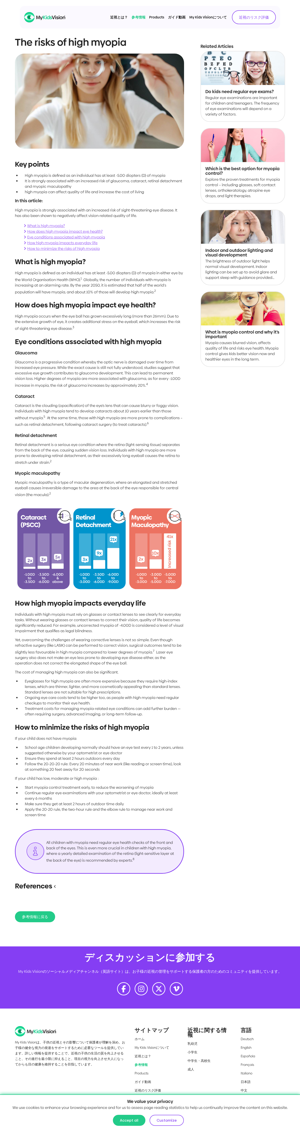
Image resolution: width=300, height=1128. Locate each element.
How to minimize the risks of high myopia (63, 248)
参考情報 (139, 17)
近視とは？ (119, 17)
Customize (167, 1120)
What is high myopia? (46, 225)
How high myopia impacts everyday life (62, 242)
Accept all (129, 1120)
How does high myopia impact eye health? (65, 231)
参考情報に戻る (35, 916)
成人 (191, 1069)
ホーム (140, 1039)
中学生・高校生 (199, 1060)
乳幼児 (192, 1043)
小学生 (192, 1052)
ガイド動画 (177, 17)
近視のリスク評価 (254, 17)
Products (156, 17)
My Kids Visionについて (208, 17)
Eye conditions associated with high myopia (66, 237)
